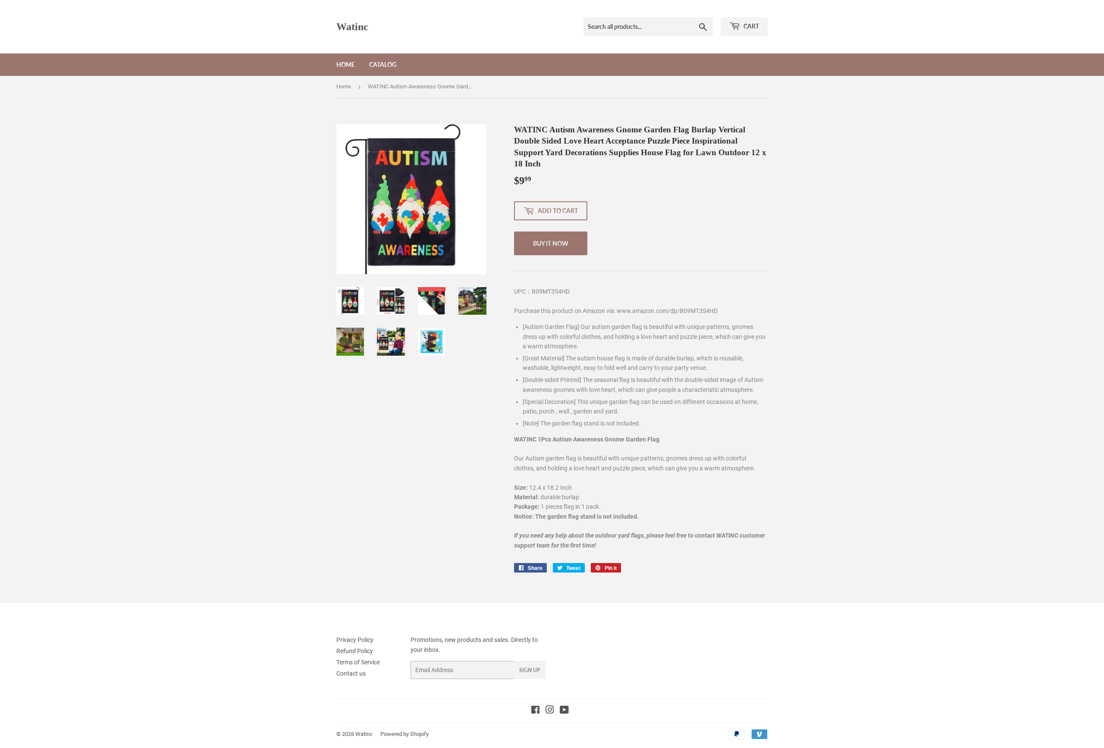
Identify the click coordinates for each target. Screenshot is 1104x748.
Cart (750, 26)
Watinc (352, 26)
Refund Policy (354, 651)
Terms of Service (358, 662)
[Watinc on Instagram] (550, 710)
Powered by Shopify (404, 734)
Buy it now (550, 243)
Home (345, 64)
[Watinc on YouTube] (564, 710)
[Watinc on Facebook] (535, 710)
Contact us (351, 673)
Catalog (382, 64)
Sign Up (529, 670)
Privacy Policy (354, 639)
